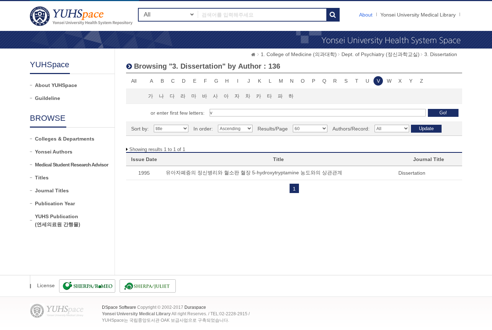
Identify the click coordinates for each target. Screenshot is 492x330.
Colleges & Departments (64, 139)
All (134, 81)
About (365, 15)
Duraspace (195, 307)
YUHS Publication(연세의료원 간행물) (57, 220)
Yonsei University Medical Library (418, 15)
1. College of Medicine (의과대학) (299, 54)
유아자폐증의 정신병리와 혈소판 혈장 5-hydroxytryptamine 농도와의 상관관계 (254, 172)
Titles (42, 177)
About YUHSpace (56, 85)
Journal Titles (52, 190)
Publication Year (55, 203)
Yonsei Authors (53, 152)
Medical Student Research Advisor (71, 165)
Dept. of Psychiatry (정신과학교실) (380, 54)
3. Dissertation (440, 54)
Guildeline (47, 98)
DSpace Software (119, 307)
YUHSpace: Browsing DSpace (82, 16)
